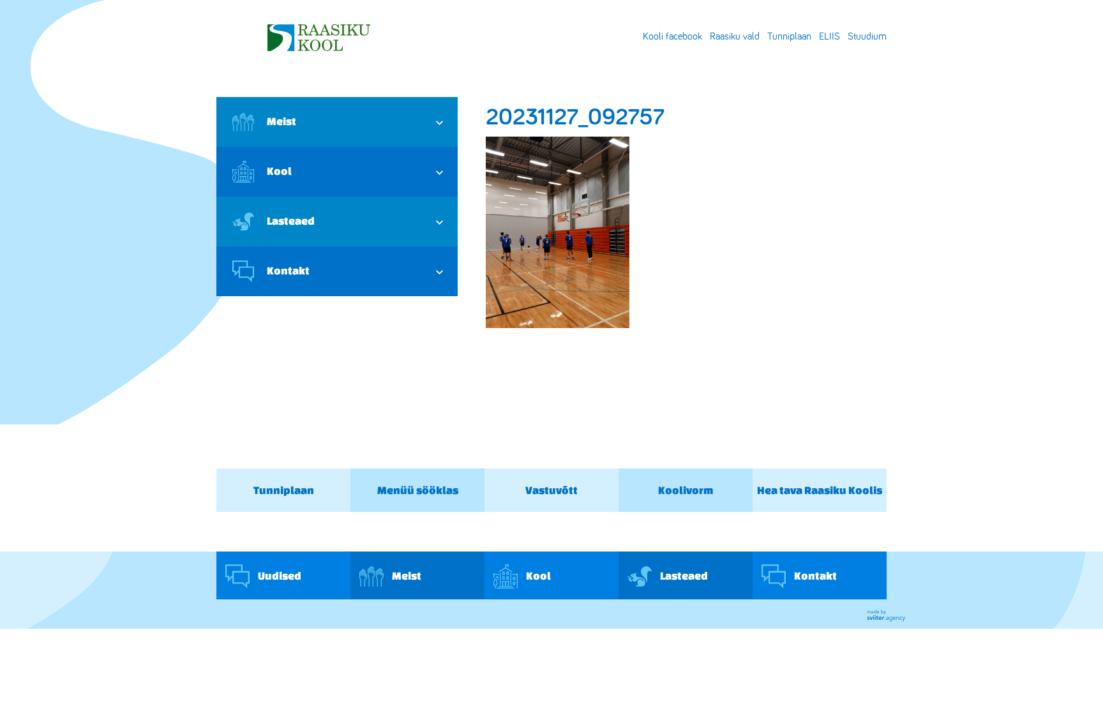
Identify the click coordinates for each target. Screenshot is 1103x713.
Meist (281, 121)
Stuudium (867, 36)
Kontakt (288, 270)
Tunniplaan (789, 36)
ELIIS (829, 36)
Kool (279, 171)
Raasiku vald (735, 36)
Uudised (278, 575)
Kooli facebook (672, 36)
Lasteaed (291, 220)
